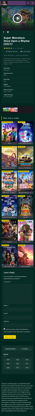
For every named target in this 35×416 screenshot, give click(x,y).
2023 (8, 364)
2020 (8, 368)
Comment (7, 282)
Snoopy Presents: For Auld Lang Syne (13, 217)
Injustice (9, 242)
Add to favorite (13, 51)
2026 (8, 360)
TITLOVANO (7, 86)
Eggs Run (25, 217)
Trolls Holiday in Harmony (26, 143)
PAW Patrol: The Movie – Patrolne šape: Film (15, 193)
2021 (5, 75)
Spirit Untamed (25, 266)
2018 (27, 368)
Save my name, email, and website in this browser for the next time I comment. (17, 330)
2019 (17, 368)
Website (6, 321)
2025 (17, 360)
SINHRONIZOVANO (10, 349)
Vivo (9, 143)
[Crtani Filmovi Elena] (4, 3)
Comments (8, 32)
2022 (17, 364)
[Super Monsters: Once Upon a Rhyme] (6, 110)
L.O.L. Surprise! (25, 242)
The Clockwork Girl (9, 266)
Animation (7, 70)
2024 (27, 360)
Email (6, 313)
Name (6, 305)
